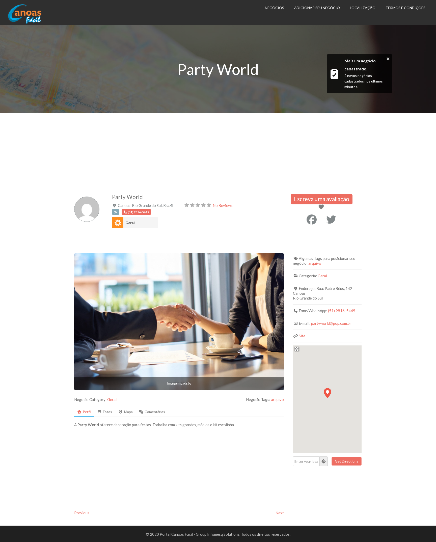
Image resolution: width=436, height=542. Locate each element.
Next (280, 512)
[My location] (324, 461)
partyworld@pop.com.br (331, 323)
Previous (81, 512)
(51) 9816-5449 (341, 310)
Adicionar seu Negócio (317, 8)
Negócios (274, 8)
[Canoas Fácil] (32, 22)
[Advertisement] (218, 151)
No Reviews (223, 205)
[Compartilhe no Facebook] (311, 219)
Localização (362, 8)
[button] (327, 393)
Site (302, 336)
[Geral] (117, 222)
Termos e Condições (405, 8)
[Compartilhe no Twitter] (331, 219)
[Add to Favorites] (322, 207)
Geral (130, 223)
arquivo (277, 399)
